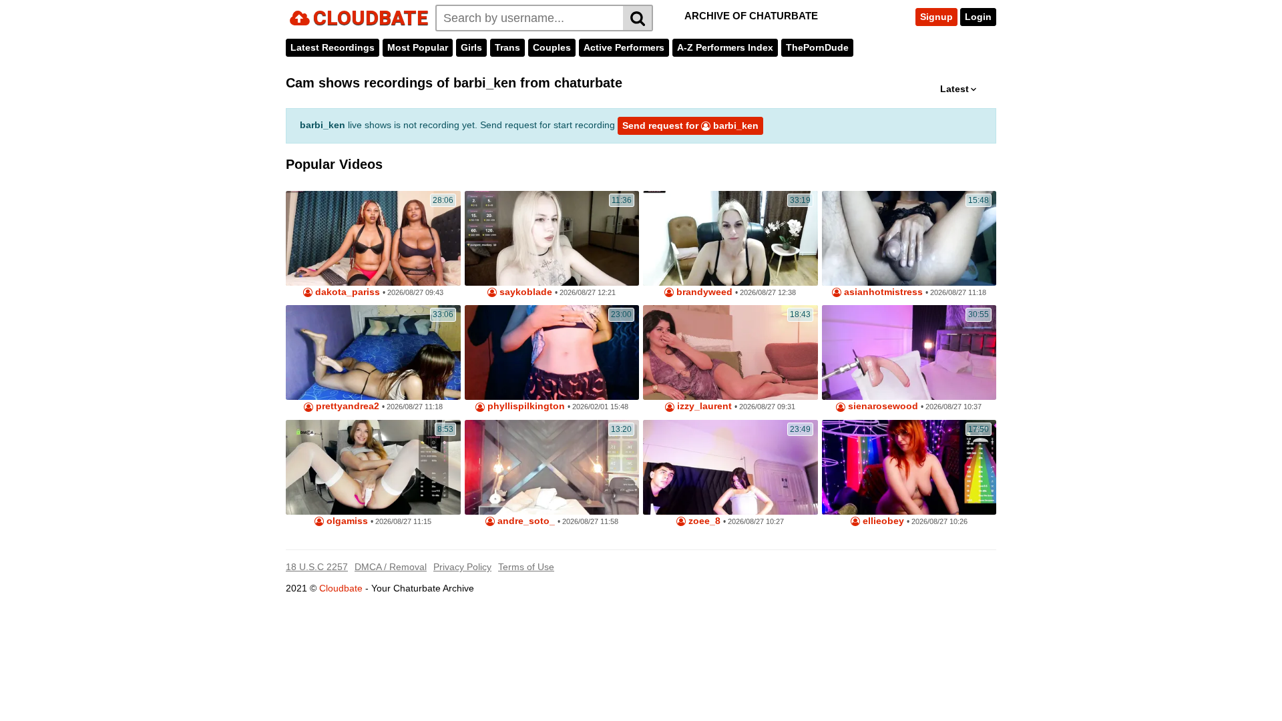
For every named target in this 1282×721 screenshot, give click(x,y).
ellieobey (882, 521)
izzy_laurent (703, 406)
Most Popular (417, 47)
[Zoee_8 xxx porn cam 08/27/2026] (730, 467)
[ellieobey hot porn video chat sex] (909, 467)
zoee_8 (703, 521)
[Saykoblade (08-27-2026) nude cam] (552, 238)
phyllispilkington (525, 406)
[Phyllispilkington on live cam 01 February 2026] (552, 352)
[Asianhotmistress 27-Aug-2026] (909, 238)
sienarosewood (881, 406)
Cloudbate (341, 588)
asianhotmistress (882, 292)
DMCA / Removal (391, 566)
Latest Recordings (332, 47)
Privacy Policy (462, 566)
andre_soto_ (525, 521)
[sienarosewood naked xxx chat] (909, 352)
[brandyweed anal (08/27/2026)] (730, 238)
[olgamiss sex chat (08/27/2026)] (373, 467)
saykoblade (524, 292)
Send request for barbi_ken (690, 125)
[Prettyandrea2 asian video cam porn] (373, 352)
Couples (552, 47)
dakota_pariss (346, 292)
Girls (471, 47)
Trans (507, 47)
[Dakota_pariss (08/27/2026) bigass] (373, 238)
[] (638, 18)
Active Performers (624, 47)
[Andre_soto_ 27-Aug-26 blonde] (552, 467)
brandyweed (703, 292)
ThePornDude (817, 47)
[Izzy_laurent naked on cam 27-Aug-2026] (730, 352)
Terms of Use (526, 566)
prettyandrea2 (346, 406)
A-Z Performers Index (725, 47)
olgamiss (346, 521)
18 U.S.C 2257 (317, 566)
